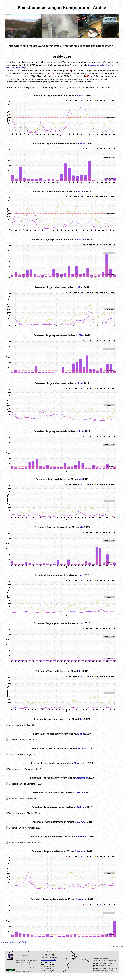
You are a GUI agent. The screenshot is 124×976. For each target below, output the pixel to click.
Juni (80, 575)
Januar (81, 95)
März (80, 287)
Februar (80, 191)
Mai (81, 479)
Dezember (80, 851)
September (80, 763)
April (80, 383)
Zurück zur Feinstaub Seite (14, 942)
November (80, 822)
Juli (80, 671)
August (80, 733)
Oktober (80, 792)
